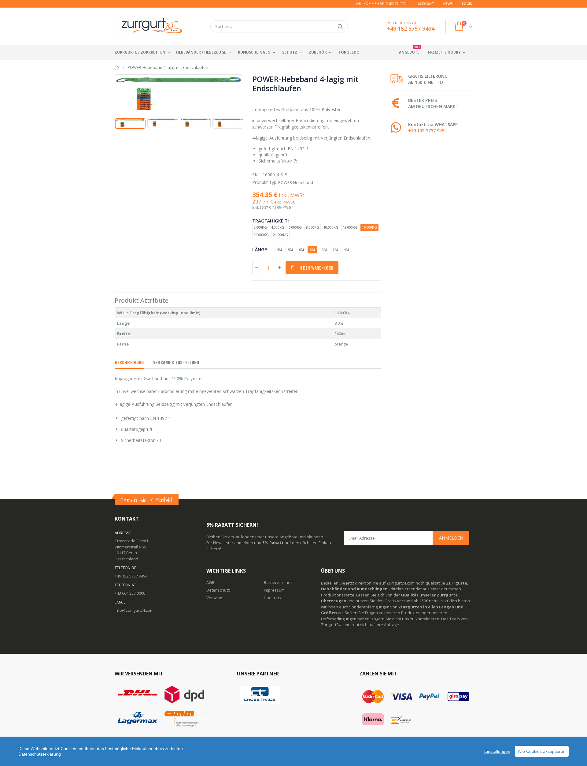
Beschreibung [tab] (129, 362)
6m (301, 249)
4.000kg (277, 227)
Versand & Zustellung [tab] (176, 362)
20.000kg (261, 234)
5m (290, 249)
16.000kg (369, 227)
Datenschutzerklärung (39, 754)
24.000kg (280, 234)
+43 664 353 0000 (130, 593)
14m (345, 249)
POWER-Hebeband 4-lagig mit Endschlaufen (305, 83)
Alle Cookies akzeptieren (542, 751)
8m (312, 249)
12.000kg (350, 227)
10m (323, 249)
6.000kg (295, 227)
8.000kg (312, 227)
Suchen (340, 26)
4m (279, 249)
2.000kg (260, 227)
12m (334, 249)
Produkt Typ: (264, 182)
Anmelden (451, 538)
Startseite (117, 67)
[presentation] (121, 126)
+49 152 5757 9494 (427, 130)
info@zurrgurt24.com (134, 610)
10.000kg (330, 227)
